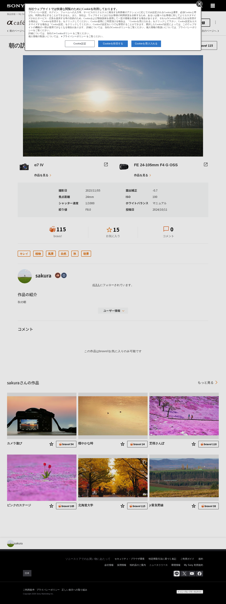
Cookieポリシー (64, 33)
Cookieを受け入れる (146, 43)
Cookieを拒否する (113, 43)
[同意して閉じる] (199, 4)
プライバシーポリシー (74, 36)
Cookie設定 (79, 43)
